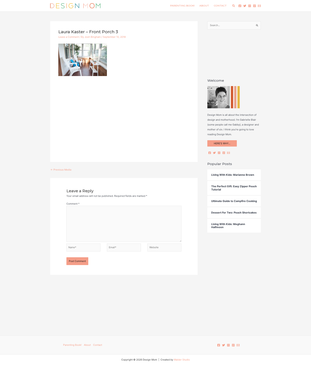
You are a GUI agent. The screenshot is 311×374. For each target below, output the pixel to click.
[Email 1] (259, 5)
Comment (73, 203)
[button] (233, 6)
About (204, 5)
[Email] (228, 152)
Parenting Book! (182, 5)
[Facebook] (239, 5)
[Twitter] (244, 5)
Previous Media (61, 169)
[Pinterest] (254, 5)
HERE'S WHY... (222, 143)
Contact (220, 5)
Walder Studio (182, 359)
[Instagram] (249, 5)
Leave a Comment (68, 36)
